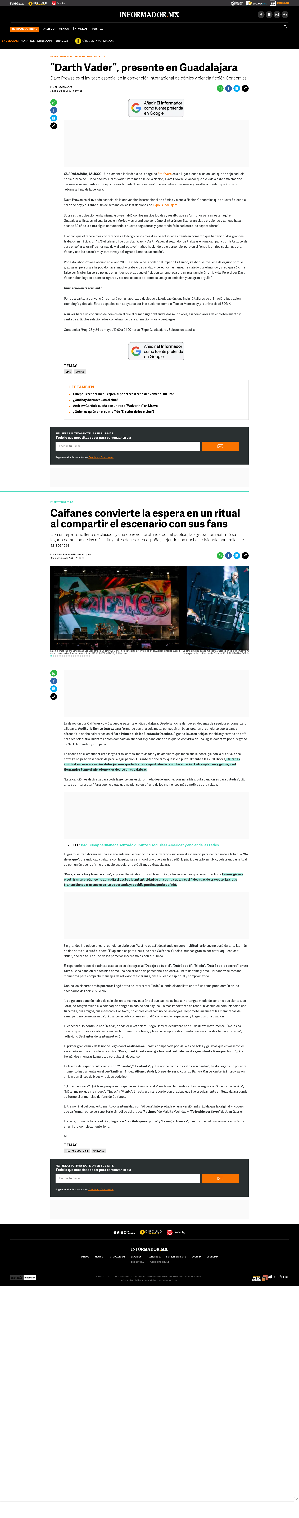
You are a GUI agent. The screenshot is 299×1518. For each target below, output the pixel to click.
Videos (83, 28)
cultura (196, 1256)
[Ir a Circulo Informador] (35, 2)
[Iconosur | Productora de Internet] (16, 1276)
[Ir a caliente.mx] (237, 2)
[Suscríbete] (278, 2)
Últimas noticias (24, 28)
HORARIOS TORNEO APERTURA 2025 (44, 40)
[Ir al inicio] (51, 14)
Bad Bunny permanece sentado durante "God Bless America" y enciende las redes (150, 844)
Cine (68, 371)
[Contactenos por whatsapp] (285, 13)
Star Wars (165, 173)
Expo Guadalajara (165, 204)
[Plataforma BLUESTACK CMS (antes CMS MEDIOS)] (30, 1276)
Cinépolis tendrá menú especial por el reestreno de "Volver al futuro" (123, 393)
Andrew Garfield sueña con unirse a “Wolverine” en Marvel (115, 405)
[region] (149, 1510)
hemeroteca (137, 1262)
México (64, 28)
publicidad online (159, 1262)
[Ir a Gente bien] (176, 1228)
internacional (117, 1256)
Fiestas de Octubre (77, 1150)
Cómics (79, 371)
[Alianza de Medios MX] (260, 1276)
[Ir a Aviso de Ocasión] (124, 1228)
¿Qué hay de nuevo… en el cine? (95, 399)
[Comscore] (278, 1276)
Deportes (136, 1256)
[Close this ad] (296, 1499)
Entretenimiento (61, 56)
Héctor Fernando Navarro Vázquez (73, 554)
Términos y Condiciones (101, 457)
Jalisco (49, 28)
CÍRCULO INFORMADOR (98, 40)
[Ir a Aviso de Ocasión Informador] (17, 2)
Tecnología (154, 1256)
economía (212, 1256)
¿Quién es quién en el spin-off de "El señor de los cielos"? (114, 411)
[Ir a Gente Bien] (56, 2)
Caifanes (98, 1150)
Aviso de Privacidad (129, 1280)
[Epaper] (255, 2)
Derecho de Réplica (147, 1280)
